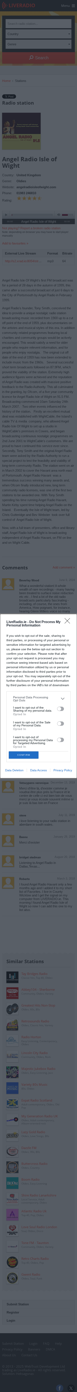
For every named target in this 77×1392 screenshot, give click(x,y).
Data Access (38, 770)
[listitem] (38, 699)
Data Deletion (14, 770)
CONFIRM (23, 755)
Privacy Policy (62, 770)
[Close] (69, 622)
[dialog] (38, 696)
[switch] (60, 709)
